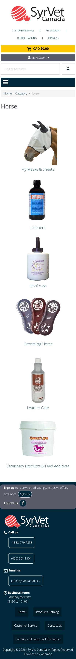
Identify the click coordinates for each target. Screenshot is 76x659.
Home (8, 93)
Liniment (38, 227)
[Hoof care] (38, 258)
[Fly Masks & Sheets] (38, 142)
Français (53, 38)
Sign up (25, 494)
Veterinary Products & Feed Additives (38, 466)
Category (21, 93)
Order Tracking (27, 38)
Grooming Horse (38, 343)
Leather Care (38, 407)
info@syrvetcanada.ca (25, 581)
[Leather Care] (38, 380)
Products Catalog (47, 612)
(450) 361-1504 (21, 558)
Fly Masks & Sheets (38, 169)
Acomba (46, 654)
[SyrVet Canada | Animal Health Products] (38, 14)
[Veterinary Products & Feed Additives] (38, 438)
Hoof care (38, 285)
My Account (53, 30)
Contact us (55, 626)
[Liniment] (38, 200)
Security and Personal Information (38, 639)
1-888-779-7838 (21, 543)
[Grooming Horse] (38, 316)
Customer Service (23, 30)
